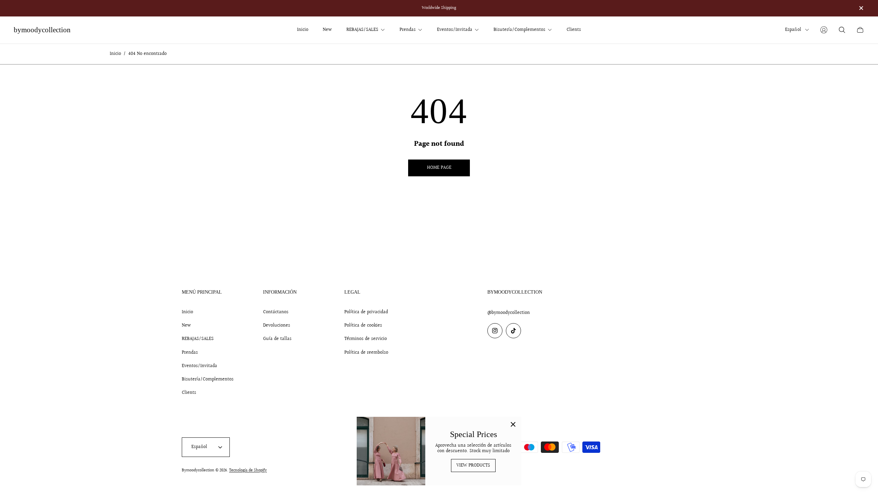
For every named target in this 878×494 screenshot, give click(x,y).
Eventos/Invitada (199, 366)
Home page (439, 168)
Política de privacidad (366, 312)
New (186, 325)
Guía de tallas (277, 339)
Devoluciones (276, 325)
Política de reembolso (366, 352)
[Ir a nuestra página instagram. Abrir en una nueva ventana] (494, 330)
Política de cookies (363, 325)
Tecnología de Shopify (248, 470)
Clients (189, 393)
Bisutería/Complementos (208, 379)
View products (473, 465)
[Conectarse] (823, 29)
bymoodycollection (42, 30)
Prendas (190, 352)
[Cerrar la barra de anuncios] (861, 8)
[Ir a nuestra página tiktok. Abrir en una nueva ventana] (513, 330)
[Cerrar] (513, 425)
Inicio (115, 54)
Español (793, 30)
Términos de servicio (365, 339)
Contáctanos (275, 312)
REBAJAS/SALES (198, 339)
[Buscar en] (842, 29)
